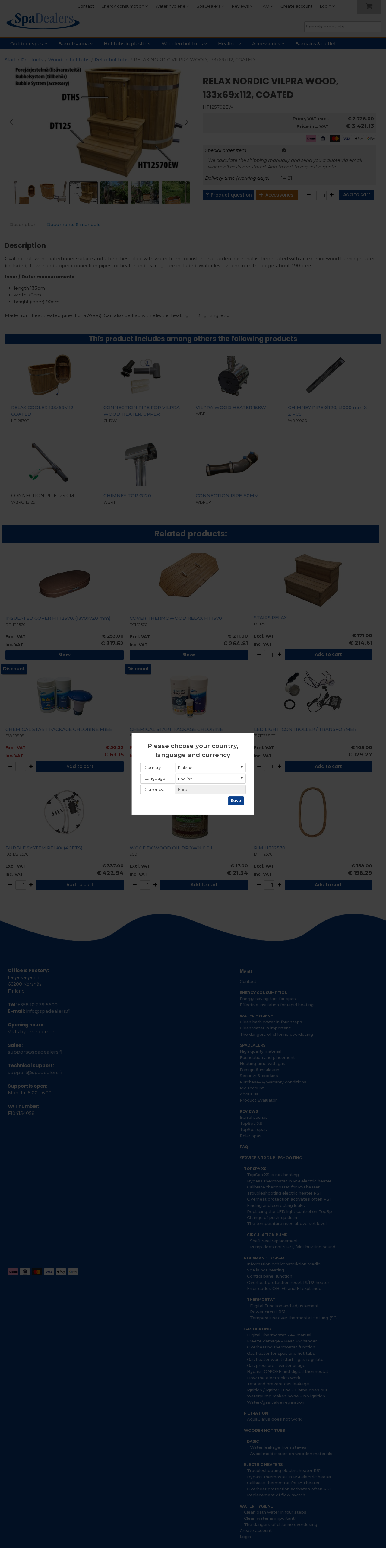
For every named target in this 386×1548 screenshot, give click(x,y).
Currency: (154, 789)
